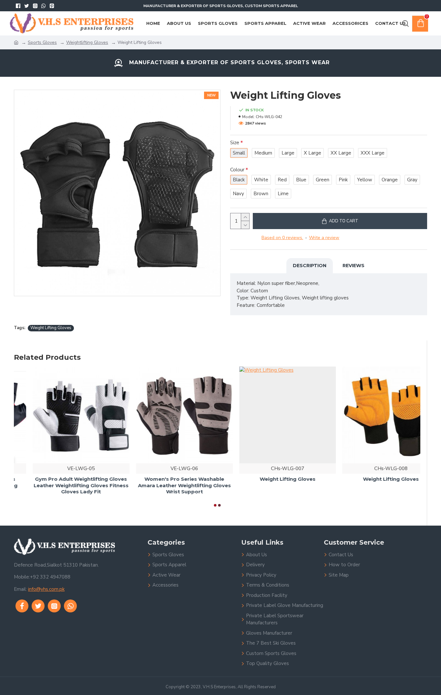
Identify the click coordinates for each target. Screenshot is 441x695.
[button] (215, 505)
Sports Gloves (42, 42)
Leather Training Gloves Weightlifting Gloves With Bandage (268, 482)
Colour (237, 169)
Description (309, 265)
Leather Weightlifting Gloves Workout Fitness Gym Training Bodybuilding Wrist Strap (372, 485)
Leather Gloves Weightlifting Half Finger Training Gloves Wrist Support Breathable (62, 485)
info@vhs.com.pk (46, 589)
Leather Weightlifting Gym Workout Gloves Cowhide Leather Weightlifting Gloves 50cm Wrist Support (165, 488)
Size (234, 142)
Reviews (353, 265)
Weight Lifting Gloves (50, 328)
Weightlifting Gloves (87, 42)
